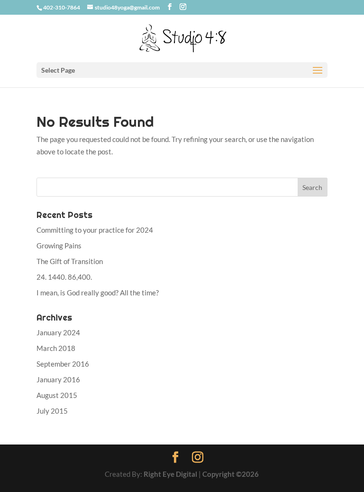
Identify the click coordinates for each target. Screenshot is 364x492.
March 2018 (55, 348)
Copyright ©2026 (230, 474)
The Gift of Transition (69, 261)
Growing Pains (59, 245)
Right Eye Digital (170, 474)
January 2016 (58, 379)
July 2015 (52, 411)
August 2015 (56, 395)
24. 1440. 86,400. (64, 277)
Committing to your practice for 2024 (94, 230)
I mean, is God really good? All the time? (97, 292)
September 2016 (62, 364)
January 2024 (58, 332)
